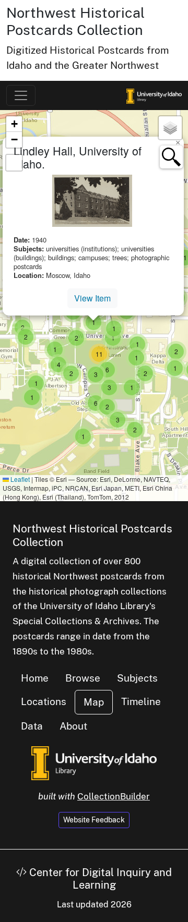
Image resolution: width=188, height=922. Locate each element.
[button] (36, 383)
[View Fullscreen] (14, 163)
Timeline (141, 701)
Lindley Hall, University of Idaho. (78, 157)
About (73, 726)
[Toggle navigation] (21, 95)
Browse (82, 678)
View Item (92, 298)
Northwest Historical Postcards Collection (75, 21)
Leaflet (19, 479)
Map (94, 702)
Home (35, 678)
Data (32, 726)
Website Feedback (94, 820)
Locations (43, 701)
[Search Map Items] (171, 156)
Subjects (137, 678)
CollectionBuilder (113, 796)
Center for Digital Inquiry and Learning (99, 878)
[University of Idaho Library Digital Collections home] (93, 762)
